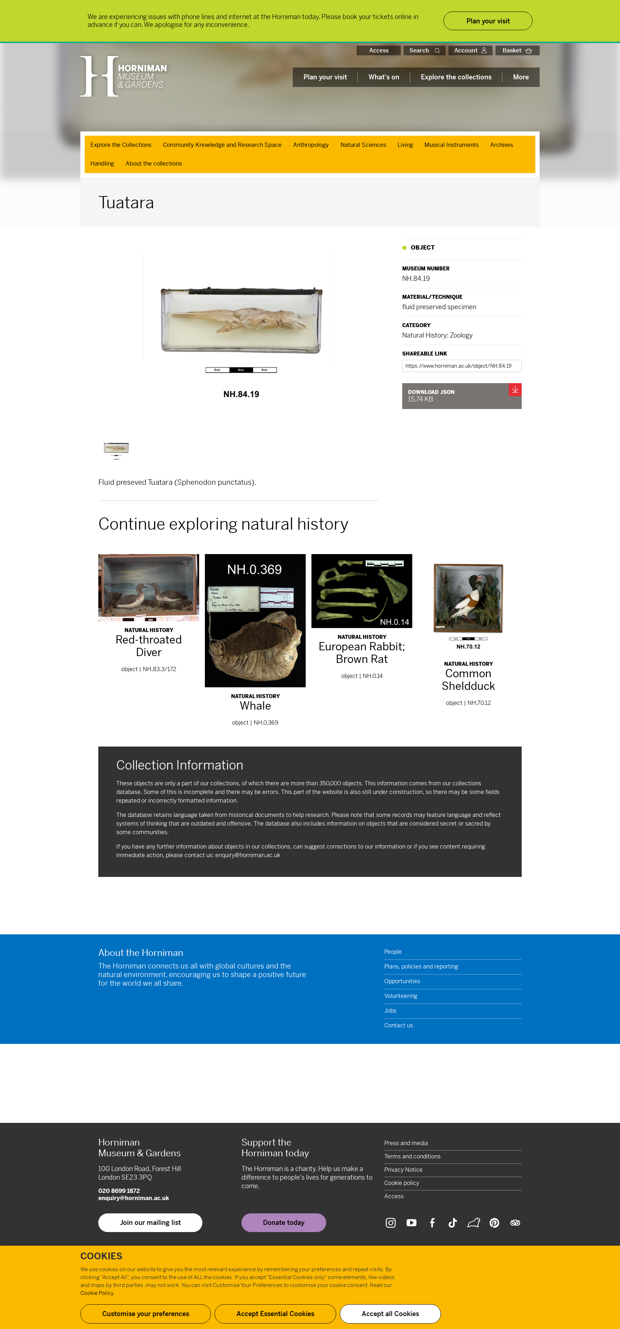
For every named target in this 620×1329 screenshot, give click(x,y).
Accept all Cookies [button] (390, 1314)
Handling (102, 163)
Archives (501, 145)
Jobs (390, 1010)
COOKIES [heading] (101, 1256)
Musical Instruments (451, 145)
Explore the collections (456, 77)
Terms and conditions (412, 1156)
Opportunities (402, 981)
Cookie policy (401, 1183)
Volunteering (400, 996)
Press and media (406, 1143)
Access (379, 50)
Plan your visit (325, 77)
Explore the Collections (120, 145)
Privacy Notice (403, 1170)
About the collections (154, 163)
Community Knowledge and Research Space (222, 145)
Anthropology (311, 145)
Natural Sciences (363, 145)
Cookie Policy (96, 1292)
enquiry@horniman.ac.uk (247, 855)
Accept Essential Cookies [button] (275, 1314)
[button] (439, 50)
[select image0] (115, 450)
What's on (383, 77)
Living (405, 145)
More (521, 77)
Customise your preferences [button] (145, 1314)
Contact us (398, 1025)
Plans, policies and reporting (421, 966)
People (393, 952)
